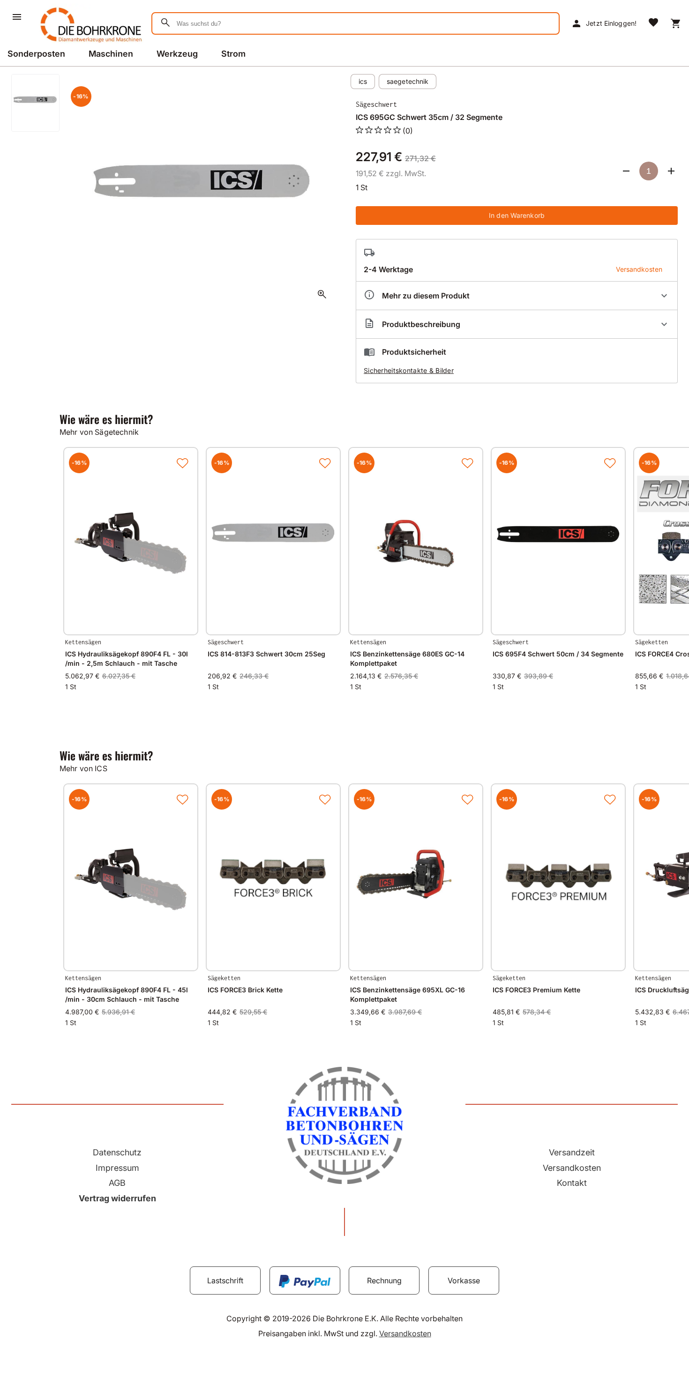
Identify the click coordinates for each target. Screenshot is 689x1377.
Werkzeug (177, 54)
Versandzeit (572, 1152)
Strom (233, 54)
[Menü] (16, 16)
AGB (117, 1183)
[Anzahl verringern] (626, 171)
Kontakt (572, 1183)
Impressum (117, 1168)
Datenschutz (117, 1152)
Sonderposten (36, 54)
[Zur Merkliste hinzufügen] (182, 463)
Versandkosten (572, 1168)
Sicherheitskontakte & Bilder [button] (409, 370)
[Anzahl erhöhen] (671, 171)
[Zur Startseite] (89, 44)
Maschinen (111, 54)
